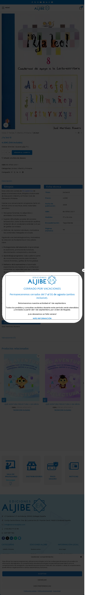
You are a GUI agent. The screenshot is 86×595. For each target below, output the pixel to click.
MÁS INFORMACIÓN (42, 318)
